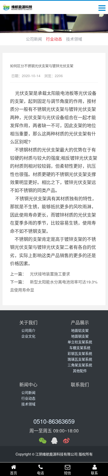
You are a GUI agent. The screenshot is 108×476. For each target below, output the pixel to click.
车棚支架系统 (79, 347)
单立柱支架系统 (80, 341)
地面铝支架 (80, 330)
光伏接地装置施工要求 (50, 274)
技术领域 (74, 39)
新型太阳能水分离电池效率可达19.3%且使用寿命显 (53, 286)
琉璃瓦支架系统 (80, 359)
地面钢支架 (80, 336)
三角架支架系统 (80, 364)
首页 (13, 472)
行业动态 (54, 39)
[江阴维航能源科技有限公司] (18, 7)
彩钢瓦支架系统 (80, 353)
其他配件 (80, 370)
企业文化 (28, 336)
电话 (40, 472)
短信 (67, 472)
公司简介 (28, 330)
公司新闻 (34, 39)
